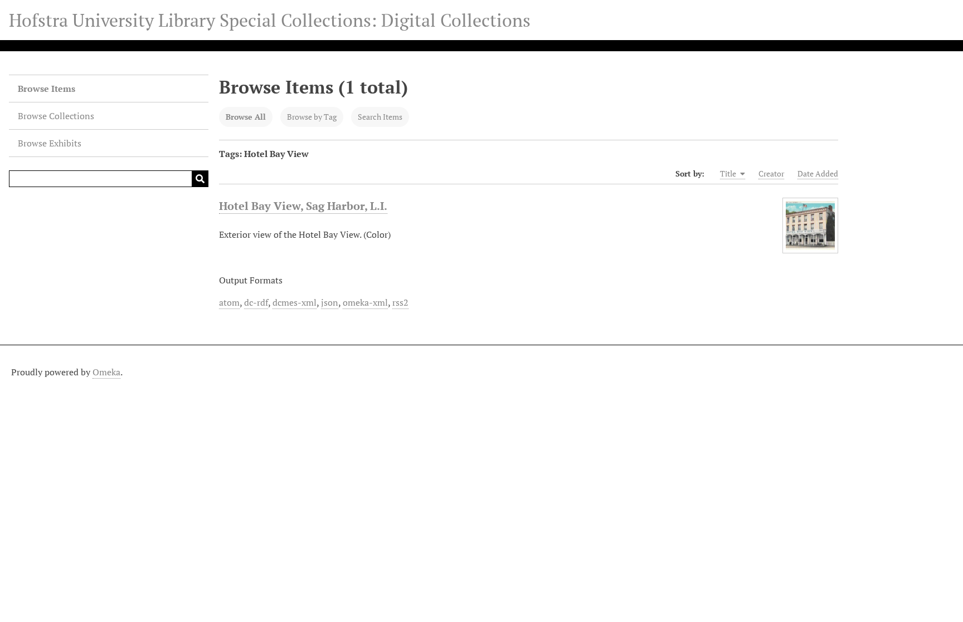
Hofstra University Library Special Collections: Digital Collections (270, 20)
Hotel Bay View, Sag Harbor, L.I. (303, 205)
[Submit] (200, 178)
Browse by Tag (312, 116)
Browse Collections (56, 116)
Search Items (380, 116)
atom (229, 302)
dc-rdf (256, 302)
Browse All (246, 116)
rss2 (400, 302)
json (329, 302)
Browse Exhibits (49, 143)
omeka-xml (365, 302)
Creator (771, 173)
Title (729, 173)
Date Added (817, 173)
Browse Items (46, 88)
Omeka (106, 372)
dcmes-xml (295, 302)
